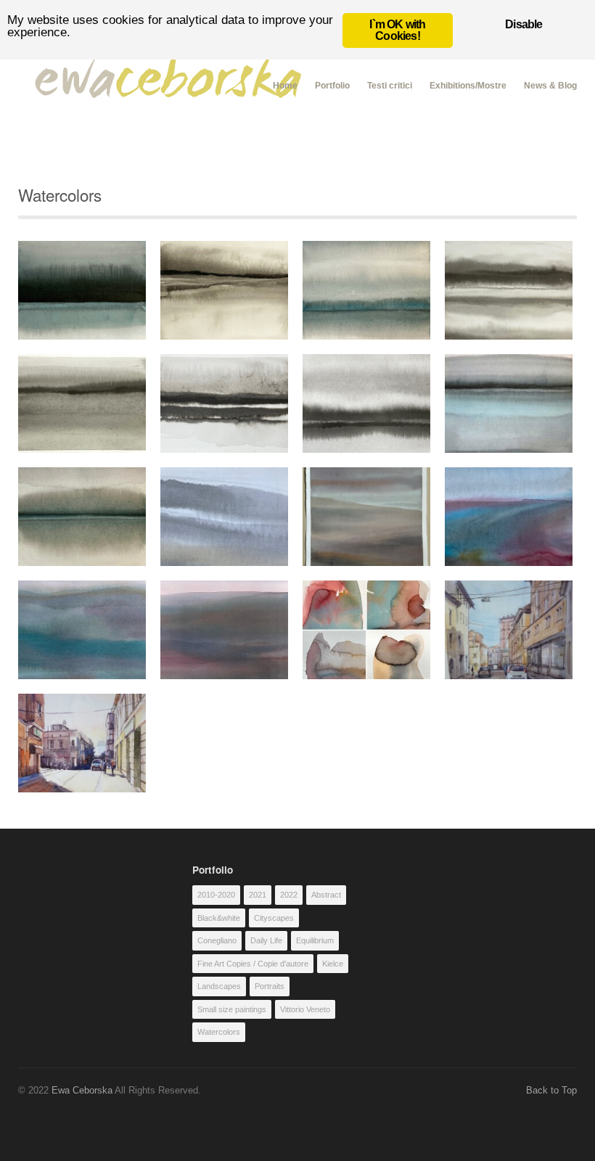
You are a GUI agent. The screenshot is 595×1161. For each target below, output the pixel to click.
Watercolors (218, 1031)
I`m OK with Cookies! (397, 30)
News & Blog (550, 86)
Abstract (326, 894)
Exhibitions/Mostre (468, 86)
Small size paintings (231, 1009)
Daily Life (266, 940)
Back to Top (551, 1090)
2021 (257, 894)
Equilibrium (315, 940)
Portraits (269, 986)
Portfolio (332, 86)
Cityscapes (274, 918)
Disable (523, 24)
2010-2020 (216, 894)
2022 (289, 894)
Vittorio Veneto (305, 1009)
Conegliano (217, 940)
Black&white (218, 918)
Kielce (332, 963)
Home (285, 84)
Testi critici (389, 86)
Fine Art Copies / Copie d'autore (252, 963)
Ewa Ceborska (82, 1090)
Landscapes (219, 986)
